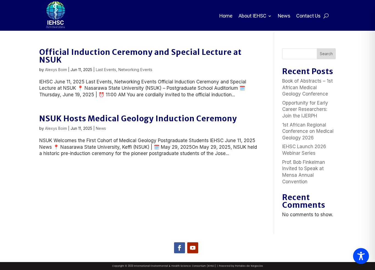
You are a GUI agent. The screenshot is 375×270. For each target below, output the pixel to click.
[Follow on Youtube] (192, 247)
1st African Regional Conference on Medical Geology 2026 (308, 131)
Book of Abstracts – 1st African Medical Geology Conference (307, 87)
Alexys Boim (56, 69)
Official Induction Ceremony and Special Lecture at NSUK (140, 56)
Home (226, 16)
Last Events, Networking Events (124, 69)
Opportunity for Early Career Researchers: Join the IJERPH (305, 109)
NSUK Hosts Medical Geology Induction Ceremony (138, 118)
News (284, 16)
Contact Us (308, 16)
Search (326, 53)
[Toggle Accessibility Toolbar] (361, 256)
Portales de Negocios (249, 266)
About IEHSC (252, 16)
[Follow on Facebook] (179, 247)
